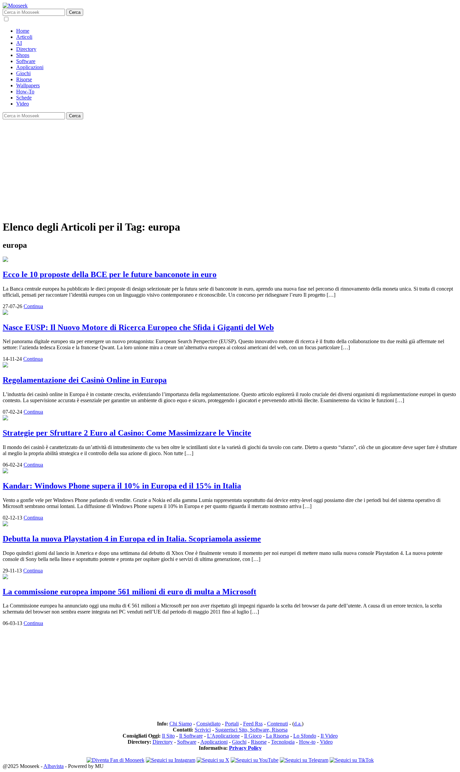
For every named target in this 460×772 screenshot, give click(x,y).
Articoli (24, 37)
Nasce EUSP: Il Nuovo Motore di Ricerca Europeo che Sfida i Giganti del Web (138, 327)
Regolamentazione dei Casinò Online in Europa (85, 380)
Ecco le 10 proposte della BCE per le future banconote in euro (110, 274)
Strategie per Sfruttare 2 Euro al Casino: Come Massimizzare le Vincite (127, 432)
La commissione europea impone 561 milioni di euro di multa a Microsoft (129, 591)
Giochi (23, 73)
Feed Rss (253, 723)
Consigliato (208, 723)
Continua (33, 306)
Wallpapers (28, 85)
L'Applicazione (223, 736)
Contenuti (277, 723)
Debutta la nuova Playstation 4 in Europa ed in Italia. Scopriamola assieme (132, 538)
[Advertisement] (205, 166)
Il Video (329, 736)
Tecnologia (283, 742)
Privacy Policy (245, 748)
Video (22, 104)
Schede (24, 97)
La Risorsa (277, 736)
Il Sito (168, 736)
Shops (22, 55)
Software (25, 61)
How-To (25, 91)
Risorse (24, 79)
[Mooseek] (15, 5)
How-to (307, 742)
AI (19, 43)
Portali (232, 723)
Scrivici (203, 730)
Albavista (53, 766)
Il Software (191, 736)
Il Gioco (253, 736)
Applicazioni (29, 67)
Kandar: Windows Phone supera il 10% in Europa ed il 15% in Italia (122, 485)
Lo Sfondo (304, 736)
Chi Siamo (180, 723)
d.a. (298, 723)
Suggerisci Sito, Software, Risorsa (251, 730)
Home (22, 31)
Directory (26, 49)
